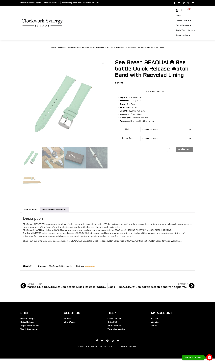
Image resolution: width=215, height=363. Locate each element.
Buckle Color (127, 138)
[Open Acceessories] (189, 35)
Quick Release (69, 47)
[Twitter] (179, 2)
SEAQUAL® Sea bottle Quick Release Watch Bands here (97, 241)
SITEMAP (133, 347)
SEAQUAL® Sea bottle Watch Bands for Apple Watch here (154, 241)
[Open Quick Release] (190, 25)
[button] (103, 63)
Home (53, 47)
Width (127, 129)
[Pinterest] (183, 2)
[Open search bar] (182, 10)
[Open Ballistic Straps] (191, 20)
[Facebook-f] (174, 2)
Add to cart (184, 149)
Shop (60, 47)
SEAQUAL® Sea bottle (85, 47)
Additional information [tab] (54, 209)
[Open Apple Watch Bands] (195, 30)
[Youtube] (193, 2)
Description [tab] (30, 209)
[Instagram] (188, 2)
